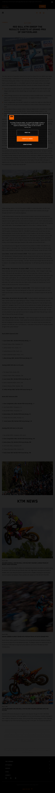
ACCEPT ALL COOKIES (27, 139)
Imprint (30, 127)
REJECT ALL (27, 133)
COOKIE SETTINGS (27, 145)
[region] (27, 131)
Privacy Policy (26, 127)
